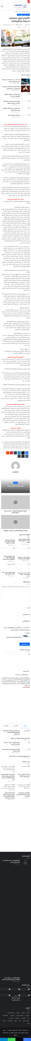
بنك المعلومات (17, 11)
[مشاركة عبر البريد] (23, 456)
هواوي (4, 1020)
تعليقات (6, 725)
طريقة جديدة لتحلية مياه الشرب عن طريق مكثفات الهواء (24, 540)
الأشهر (25, 725)
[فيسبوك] (26, 452)
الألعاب (23, 1012)
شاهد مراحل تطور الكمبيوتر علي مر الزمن (20, 738)
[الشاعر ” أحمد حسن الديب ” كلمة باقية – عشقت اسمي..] (23, 567)
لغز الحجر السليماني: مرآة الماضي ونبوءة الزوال (24, 775)
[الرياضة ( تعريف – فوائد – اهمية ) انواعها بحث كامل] (25, 744)
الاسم (28, 607)
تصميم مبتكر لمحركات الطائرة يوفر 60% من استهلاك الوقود (11, 102)
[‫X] (23, 452)
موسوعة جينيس (26, 1020)
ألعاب (28, 1012)
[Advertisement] (15, 705)
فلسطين (23, 1018)
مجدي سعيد (11, 1018)
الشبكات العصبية (20, 1015)
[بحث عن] (29, 7)
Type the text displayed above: (14, 637)
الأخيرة (15, 725)
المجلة (22, 11)
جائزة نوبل (12, 1015)
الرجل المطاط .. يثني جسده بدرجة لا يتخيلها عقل (8, 573)
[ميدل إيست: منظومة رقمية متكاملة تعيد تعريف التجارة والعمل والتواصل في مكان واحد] (8, 769)
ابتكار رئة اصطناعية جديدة (14, 115)
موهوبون (26, 24)
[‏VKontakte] (26, 456)
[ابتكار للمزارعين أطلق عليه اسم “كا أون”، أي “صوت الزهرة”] (5, 999)
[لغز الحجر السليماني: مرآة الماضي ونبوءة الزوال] (23, 769)
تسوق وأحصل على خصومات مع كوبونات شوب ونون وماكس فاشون (11, 979)
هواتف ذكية (10, 1020)
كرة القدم (17, 1018)
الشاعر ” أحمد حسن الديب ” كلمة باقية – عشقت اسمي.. (23, 574)
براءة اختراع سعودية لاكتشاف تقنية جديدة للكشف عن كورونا (10, 541)
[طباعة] (19, 456)
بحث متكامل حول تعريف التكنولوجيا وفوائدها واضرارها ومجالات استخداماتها (11, 732)
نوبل (20, 1020)
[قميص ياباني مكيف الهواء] (25, 998)
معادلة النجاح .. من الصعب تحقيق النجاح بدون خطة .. (23, 558)
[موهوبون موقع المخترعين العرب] (20, 6)
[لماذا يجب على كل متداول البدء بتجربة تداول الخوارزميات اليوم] (25, 81)
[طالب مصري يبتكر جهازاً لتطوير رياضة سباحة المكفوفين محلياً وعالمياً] (8, 551)
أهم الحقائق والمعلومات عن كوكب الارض (20, 756)
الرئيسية (27, 11)
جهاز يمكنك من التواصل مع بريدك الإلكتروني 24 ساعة (12, 95)
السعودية (27, 1015)
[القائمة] (2, 7)
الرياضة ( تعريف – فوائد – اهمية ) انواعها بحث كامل (12, 743)
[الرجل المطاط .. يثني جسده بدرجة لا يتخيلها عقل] (8, 567)
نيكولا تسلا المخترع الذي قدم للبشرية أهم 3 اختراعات (11, 750)
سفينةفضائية (5, 1015)
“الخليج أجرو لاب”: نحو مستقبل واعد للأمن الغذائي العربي (11, 861)
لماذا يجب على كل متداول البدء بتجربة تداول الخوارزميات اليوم (11, 81)
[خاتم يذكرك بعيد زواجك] (15, 998)
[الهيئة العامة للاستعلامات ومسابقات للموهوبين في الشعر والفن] (25, 89)
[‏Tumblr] (15, 452)
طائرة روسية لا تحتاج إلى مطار (15, 486)
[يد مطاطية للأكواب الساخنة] (5, 991)
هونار (28, 1023)
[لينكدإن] (19, 452)
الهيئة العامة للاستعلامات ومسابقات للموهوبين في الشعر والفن (11, 88)
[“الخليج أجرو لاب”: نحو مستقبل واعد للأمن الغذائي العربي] (25, 918)
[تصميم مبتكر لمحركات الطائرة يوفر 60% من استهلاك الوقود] (25, 103)
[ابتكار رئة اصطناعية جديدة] (25, 117)
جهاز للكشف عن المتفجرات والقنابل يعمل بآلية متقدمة (11, 109)
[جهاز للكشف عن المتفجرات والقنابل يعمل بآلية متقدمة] (25, 110)
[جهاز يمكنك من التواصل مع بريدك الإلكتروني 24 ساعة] (25, 96)
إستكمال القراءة (26, 687)
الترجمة (17, 1012)
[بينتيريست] (11, 452)
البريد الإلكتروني (26, 614)
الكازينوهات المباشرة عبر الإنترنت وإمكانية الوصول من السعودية (23, 794)
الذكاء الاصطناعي (10, 1012)
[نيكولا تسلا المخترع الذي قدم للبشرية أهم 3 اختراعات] (25, 751)
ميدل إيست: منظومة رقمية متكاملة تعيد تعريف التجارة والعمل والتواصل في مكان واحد (8, 776)
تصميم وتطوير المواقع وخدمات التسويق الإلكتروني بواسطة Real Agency (15, 1033)
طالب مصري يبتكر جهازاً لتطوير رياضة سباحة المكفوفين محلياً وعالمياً (9, 557)
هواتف (15, 1020)
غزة (28, 1018)
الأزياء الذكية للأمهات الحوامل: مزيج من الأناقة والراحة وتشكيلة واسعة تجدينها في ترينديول (9, 795)
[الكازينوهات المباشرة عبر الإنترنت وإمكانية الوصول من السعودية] (23, 787)
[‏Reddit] (7, 452)
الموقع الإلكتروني (26, 621)
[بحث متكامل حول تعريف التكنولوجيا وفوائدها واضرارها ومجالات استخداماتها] (25, 733)
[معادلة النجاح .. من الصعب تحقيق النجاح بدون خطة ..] (23, 551)
